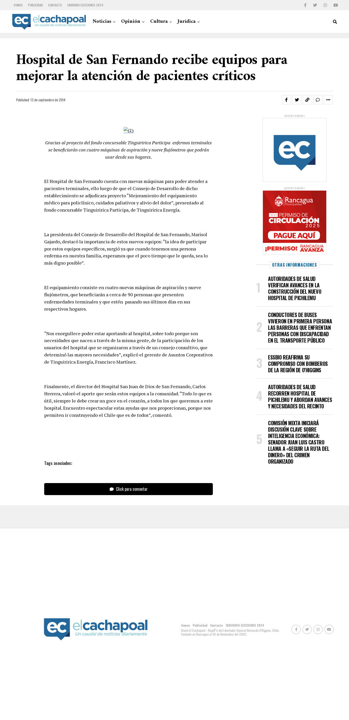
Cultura (159, 21)
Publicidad (35, 5)
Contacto (55, 5)
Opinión (130, 21)
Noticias (101, 21)
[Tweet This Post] (296, 99)
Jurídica (186, 21)
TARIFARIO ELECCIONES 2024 (85, 5)
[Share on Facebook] (286, 99)
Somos (18, 5)
